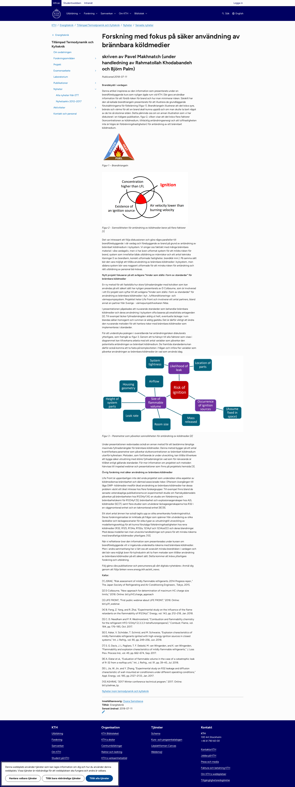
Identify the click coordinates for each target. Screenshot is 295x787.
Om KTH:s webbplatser (213, 774)
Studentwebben (72, 3)
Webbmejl (156, 751)
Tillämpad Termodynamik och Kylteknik (98, 25)
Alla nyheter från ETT (67, 95)
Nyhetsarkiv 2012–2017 (69, 101)
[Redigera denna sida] (103, 711)
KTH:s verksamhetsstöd (114, 758)
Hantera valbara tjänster (23, 778)
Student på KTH (60, 758)
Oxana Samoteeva (133, 701)
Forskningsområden (64, 58)
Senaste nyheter (144, 25)
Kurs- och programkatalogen (166, 739)
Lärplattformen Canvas (163, 745)
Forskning (57, 739)
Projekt (57, 64)
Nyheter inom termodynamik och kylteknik (125, 691)
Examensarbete (61, 70)
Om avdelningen (62, 52)
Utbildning (57, 733)
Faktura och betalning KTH (215, 767)
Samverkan (58, 745)
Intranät (88, 3)
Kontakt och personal (65, 113)
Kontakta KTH (208, 749)
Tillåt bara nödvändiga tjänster (63, 778)
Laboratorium (60, 76)
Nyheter (127, 25)
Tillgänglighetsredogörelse (215, 780)
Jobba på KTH (208, 755)
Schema (155, 733)
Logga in (238, 3)
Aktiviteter (59, 107)
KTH (54, 25)
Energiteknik (66, 25)
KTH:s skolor (108, 739)
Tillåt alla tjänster (99, 778)
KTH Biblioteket (110, 733)
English (239, 13)
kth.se (56, 3)
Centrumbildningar (111, 745)
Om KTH (56, 751)
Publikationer (60, 82)
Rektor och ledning (111, 751)
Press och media (210, 761)
